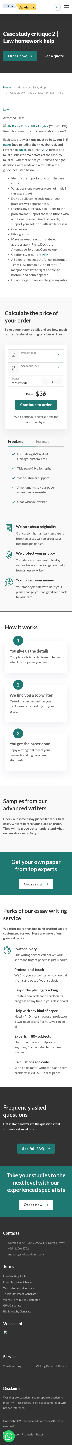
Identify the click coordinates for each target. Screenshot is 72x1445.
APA (45, 149)
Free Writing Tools (14, 1276)
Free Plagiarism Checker (18, 1282)
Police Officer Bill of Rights (29, 126)
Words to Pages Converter (19, 1288)
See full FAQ (33, 1148)
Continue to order (36, 404)
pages (7, 144)
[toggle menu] (66, 7)
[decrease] (45, 381)
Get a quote (54, 56)
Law (6, 109)
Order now (17, 56)
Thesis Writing (12, 1366)
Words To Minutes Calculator (21, 1299)
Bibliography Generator (18, 1311)
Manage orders (57, 7)
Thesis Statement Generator (20, 1293)
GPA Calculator (13, 1305)
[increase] (59, 381)
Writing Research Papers (51, 1366)
